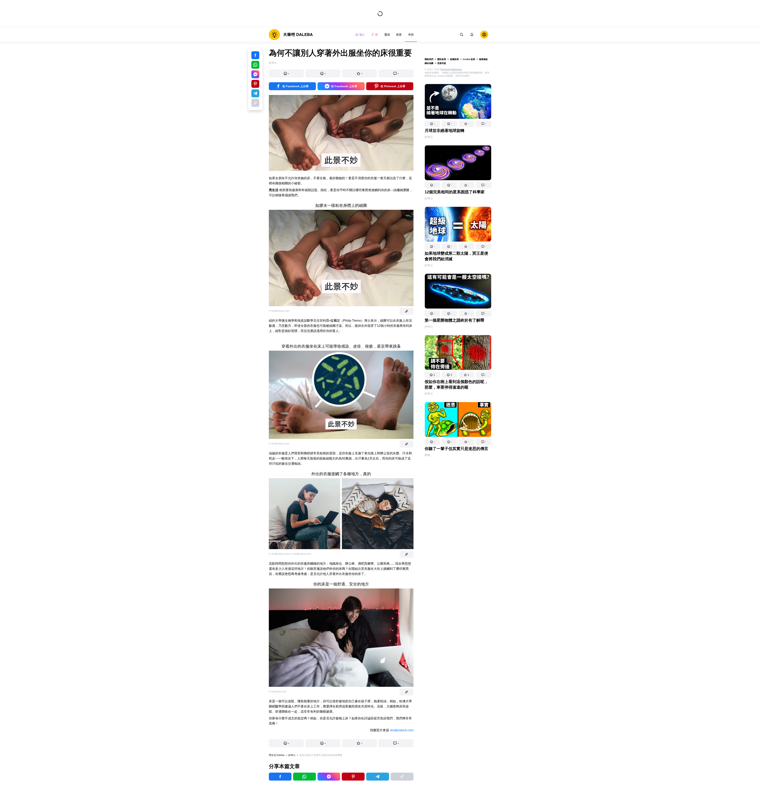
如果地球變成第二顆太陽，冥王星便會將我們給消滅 (456, 256)
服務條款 (483, 59)
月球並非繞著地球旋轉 (444, 130)
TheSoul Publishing (451, 69)
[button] (432, 124)
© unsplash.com (277, 691)
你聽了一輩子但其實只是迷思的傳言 (456, 448)
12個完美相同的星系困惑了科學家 (455, 192)
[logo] (291, 34)
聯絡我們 (429, 59)
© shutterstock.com (279, 311)
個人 (362, 34)
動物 (427, 455)
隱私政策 (441, 59)
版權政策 (454, 59)
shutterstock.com (401, 730)
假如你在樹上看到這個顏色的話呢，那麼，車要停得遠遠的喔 (456, 384)
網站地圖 (429, 63)
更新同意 (441, 63)
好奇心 (429, 136)
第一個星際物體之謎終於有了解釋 (454, 320)
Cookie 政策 (469, 59)
